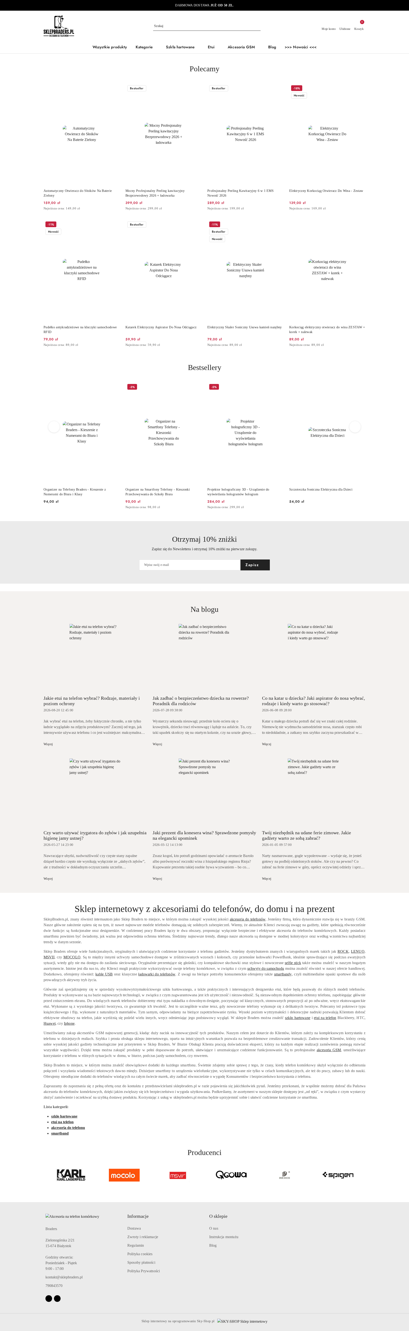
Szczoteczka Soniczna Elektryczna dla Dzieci (239, 489)
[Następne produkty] (355, 427)
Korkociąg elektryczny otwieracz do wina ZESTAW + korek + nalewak (327, 329)
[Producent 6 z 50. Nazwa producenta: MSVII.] (124, 1175)
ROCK (343, 951)
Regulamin (135, 1245)
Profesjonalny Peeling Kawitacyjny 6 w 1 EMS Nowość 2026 (240, 193)
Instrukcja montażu (223, 1237)
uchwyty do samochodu (265, 968)
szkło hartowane (297, 1018)
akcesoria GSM (329, 1050)
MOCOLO (71, 957)
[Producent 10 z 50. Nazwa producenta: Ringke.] (338, 1175)
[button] (146, 47)
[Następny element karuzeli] (363, 1175)
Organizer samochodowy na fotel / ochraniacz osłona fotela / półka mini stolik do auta (326, 492)
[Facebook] (48, 1298)
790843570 (53, 1286)
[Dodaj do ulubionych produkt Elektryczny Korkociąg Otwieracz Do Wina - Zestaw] (360, 88)
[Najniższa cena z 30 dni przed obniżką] (118, 208)
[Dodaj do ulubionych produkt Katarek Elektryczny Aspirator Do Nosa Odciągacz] (196, 225)
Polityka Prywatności (143, 1271)
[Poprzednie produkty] (54, 427)
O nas (213, 1228)
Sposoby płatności (141, 1262)
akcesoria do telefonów (248, 919)
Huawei (50, 1023)
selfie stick (293, 963)
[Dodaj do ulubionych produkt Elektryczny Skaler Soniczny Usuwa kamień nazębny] (278, 225)
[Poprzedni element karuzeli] (46, 1175)
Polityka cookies (140, 1254)
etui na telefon (325, 1018)
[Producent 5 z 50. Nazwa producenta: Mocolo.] (71, 1175)
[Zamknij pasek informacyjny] (363, 5)
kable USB (104, 974)
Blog (213, 1245)
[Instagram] (57, 1298)
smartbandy (283, 974)
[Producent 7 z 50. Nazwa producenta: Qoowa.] (177, 1175)
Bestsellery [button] (204, 367)
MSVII (49, 957)
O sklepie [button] (218, 1216)
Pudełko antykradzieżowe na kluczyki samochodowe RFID (80, 329)
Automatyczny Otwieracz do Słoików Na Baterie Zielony (78, 193)
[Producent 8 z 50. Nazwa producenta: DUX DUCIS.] (231, 1175)
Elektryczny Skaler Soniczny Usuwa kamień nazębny (244, 327)
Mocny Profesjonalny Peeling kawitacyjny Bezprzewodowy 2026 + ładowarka (155, 193)
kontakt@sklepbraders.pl (64, 1277)
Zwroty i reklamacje (142, 1237)
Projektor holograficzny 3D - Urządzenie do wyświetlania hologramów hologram (156, 492)
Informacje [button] (138, 1216)
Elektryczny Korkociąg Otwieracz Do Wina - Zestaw (326, 191)
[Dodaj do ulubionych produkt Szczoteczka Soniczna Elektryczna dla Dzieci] (278, 387)
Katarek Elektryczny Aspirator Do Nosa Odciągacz (160, 327)
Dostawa (134, 1228)
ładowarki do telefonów (156, 974)
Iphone (69, 1023)
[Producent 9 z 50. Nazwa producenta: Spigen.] (284, 1175)
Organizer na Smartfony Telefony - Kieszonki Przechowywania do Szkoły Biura (76, 492)
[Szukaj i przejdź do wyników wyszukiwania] (258, 26)
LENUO (358, 951)
